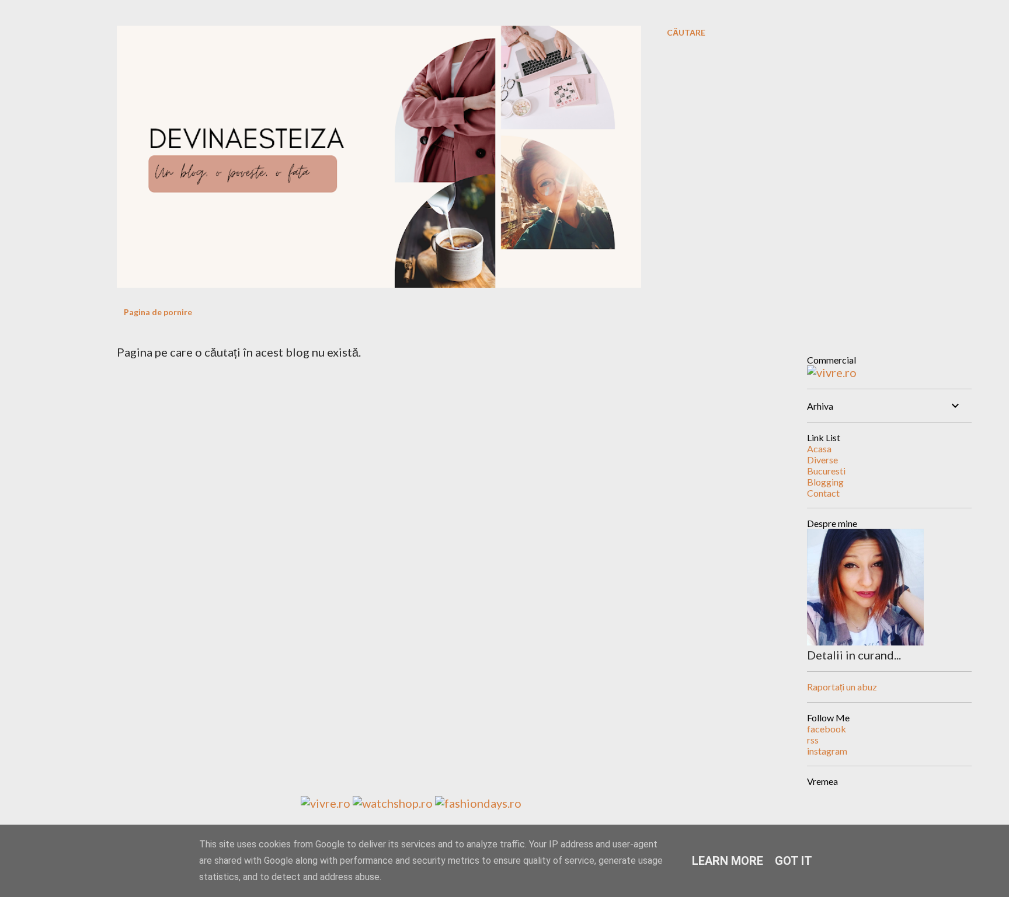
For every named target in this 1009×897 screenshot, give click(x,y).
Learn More (727, 861)
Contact (823, 492)
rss (813, 739)
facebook (826, 728)
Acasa (819, 448)
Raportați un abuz (842, 686)
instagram (827, 750)
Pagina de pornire (158, 312)
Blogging (825, 481)
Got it (793, 861)
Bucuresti (826, 470)
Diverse (822, 459)
